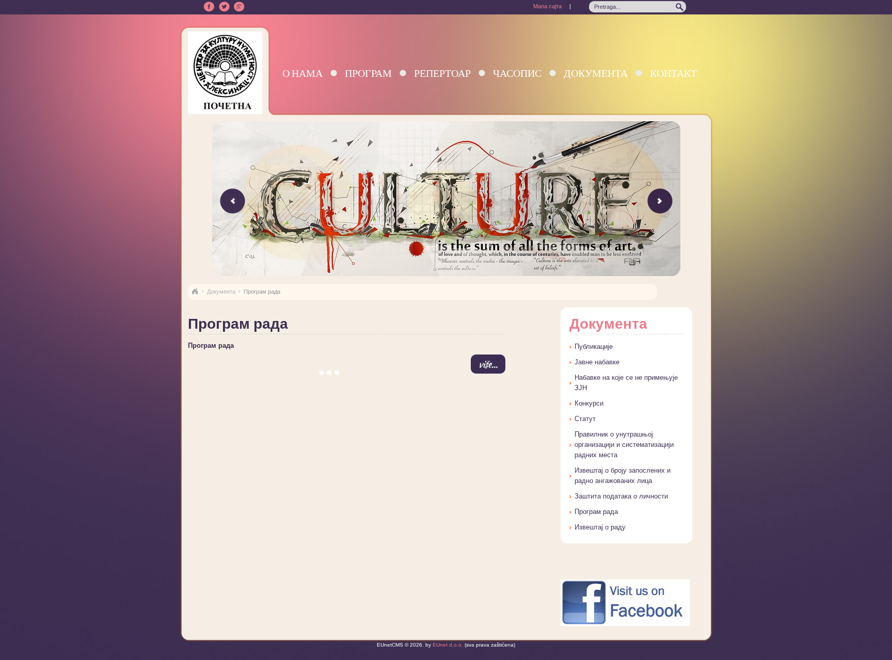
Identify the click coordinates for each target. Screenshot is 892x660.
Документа (596, 73)
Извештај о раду (600, 527)
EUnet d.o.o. (447, 645)
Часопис (517, 73)
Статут (585, 419)
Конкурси (589, 403)
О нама (302, 73)
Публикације (594, 346)
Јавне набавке (597, 362)
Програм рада (211, 345)
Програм (368, 73)
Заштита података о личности (621, 496)
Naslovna (194, 291)
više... (488, 364)
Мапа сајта (547, 6)
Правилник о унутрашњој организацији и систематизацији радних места (624, 444)
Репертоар (442, 73)
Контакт (673, 73)
